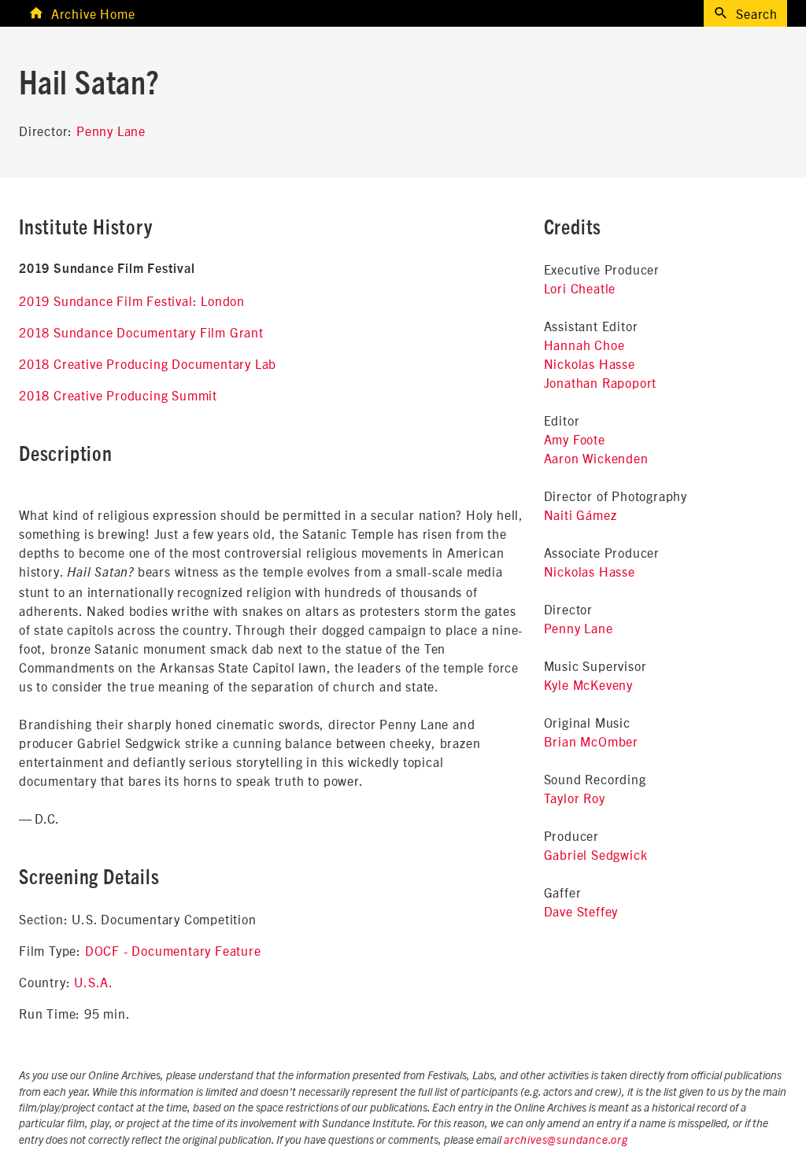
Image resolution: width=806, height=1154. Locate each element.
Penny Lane (111, 130)
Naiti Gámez (580, 514)
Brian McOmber (591, 741)
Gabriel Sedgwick (596, 854)
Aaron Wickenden (596, 458)
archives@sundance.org (566, 1140)
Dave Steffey (581, 911)
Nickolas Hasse (589, 363)
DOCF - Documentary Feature (173, 950)
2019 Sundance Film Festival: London (132, 300)
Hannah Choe (584, 344)
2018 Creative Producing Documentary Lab (147, 363)
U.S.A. (93, 982)
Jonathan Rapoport (600, 382)
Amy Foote (574, 439)
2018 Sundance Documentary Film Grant (141, 332)
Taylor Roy (574, 798)
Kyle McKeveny (588, 684)
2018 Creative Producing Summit (118, 395)
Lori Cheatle (580, 288)
